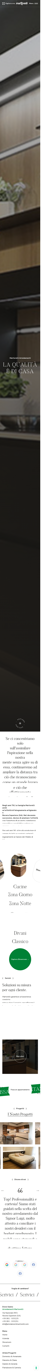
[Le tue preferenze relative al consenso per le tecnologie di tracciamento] (36, 1368)
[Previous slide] (3, 1173)
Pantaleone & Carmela (11, 1350)
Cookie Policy (13, 1368)
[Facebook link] (17, 1360)
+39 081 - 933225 (10, 1301)
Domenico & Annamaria (11, 1339)
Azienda (5, 1321)
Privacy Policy (28, 1368)
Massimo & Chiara (9, 1343)
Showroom (6, 1325)
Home (4, 1317)
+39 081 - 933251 (10, 1304)
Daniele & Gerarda (9, 1346)
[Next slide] (37, 1173)
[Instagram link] (23, 1360)
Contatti (5, 1328)
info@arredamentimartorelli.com (15, 1306)
